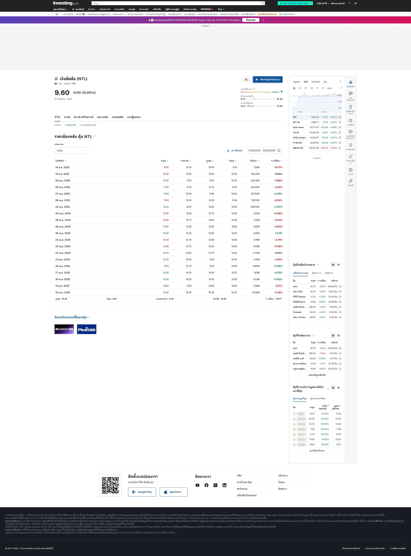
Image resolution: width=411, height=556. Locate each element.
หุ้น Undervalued (286, 14)
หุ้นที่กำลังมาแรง (301, 289)
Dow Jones (298, 81)
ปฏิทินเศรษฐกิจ (172, 9)
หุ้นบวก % (316, 226)
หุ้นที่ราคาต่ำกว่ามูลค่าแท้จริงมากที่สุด (308, 342)
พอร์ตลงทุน (242, 442)
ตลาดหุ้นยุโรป (190, 14)
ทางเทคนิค (117, 70)
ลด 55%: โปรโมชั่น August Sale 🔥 (295, 3)
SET (295, 71)
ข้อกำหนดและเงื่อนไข (351, 502)
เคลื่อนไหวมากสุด (300, 226)
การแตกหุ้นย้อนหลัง (88, 78)
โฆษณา (281, 435)
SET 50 (296, 76)
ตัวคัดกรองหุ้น (190, 9)
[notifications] (350, 3)
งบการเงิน (102, 70)
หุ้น (57, 14)
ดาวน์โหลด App (244, 435)
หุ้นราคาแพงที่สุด (317, 352)
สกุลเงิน (296, 35)
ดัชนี (306, 35)
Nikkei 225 (298, 101)
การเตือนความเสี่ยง (398, 502)
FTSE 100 (297, 96)
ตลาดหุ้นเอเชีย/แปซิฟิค (229, 14)
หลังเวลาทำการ (119, 14)
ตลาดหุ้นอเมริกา (175, 14)
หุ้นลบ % (329, 226)
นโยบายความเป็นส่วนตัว (375, 502)
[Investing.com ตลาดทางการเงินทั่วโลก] (66, 3)
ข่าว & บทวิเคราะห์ (83, 70)
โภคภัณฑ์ (316, 35)
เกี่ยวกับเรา (283, 429)
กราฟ (67, 70)
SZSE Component (301, 91)
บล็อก (239, 429)
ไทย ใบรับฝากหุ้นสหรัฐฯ (156, 14)
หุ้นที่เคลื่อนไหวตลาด (304, 218)
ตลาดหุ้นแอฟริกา (249, 14)
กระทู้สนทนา (134, 70)
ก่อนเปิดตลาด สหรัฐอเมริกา (98, 14)
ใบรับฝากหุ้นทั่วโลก (135, 14)
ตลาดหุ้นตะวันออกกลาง (208, 14)
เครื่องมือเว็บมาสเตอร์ (247, 448)
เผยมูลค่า (275, 45)
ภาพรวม (58, 78)
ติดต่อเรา (282, 442)
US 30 (296, 86)
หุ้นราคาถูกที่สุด (299, 352)
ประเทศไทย (68, 14)
